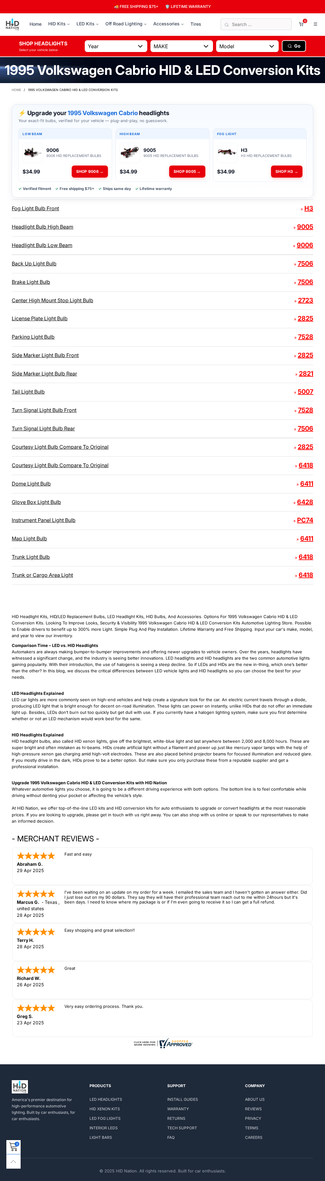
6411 (306, 483)
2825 (305, 318)
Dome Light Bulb (31, 483)
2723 (305, 300)
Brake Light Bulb (31, 282)
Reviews (253, 1108)
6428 (305, 502)
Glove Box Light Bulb (36, 502)
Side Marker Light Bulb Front (45, 355)
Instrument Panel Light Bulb (44, 520)
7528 (305, 337)
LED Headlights (106, 1099)
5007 (305, 391)
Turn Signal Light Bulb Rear (43, 428)
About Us (255, 1099)
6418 (306, 465)
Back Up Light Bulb (34, 263)
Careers (253, 1137)
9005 (305, 227)
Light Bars (101, 1137)
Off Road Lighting (124, 23)
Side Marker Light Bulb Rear (44, 373)
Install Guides (182, 1099)
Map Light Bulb (29, 538)
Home (36, 24)
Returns (176, 1118)
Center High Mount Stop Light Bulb (52, 300)
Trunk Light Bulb (31, 557)
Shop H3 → (286, 171)
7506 (305, 263)
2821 (306, 373)
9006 (305, 245)
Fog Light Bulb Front (35, 208)
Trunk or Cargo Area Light (42, 575)
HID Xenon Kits (105, 1108)
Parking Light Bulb (33, 337)
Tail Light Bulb (28, 391)
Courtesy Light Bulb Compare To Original (60, 447)
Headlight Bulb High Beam (42, 227)
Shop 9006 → (90, 171)
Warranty (178, 1108)
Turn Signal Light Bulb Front (44, 410)
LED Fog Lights (105, 1118)
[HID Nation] (12, 24)
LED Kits (85, 23)
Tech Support (182, 1128)
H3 (308, 208)
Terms (251, 1128)
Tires (195, 24)
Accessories (166, 23)
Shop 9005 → (187, 171)
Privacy (253, 1118)
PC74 (305, 520)
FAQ (171, 1137)
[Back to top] (13, 1161)
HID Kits (57, 23)
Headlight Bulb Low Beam (42, 245)
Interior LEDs (104, 1128)
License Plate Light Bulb (40, 318)
